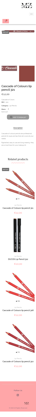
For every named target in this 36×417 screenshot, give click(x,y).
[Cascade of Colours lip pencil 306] (18, 286)
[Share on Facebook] (8, 109)
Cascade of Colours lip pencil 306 (18, 310)
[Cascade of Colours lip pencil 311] (18, 184)
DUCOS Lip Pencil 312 (18, 259)
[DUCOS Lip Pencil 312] (18, 235)
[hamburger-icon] (31, 14)
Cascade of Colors (7, 100)
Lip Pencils (13, 106)
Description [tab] (18, 128)
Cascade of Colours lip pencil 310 (18, 361)
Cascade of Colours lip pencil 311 (18, 208)
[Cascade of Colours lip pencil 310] (18, 337)
